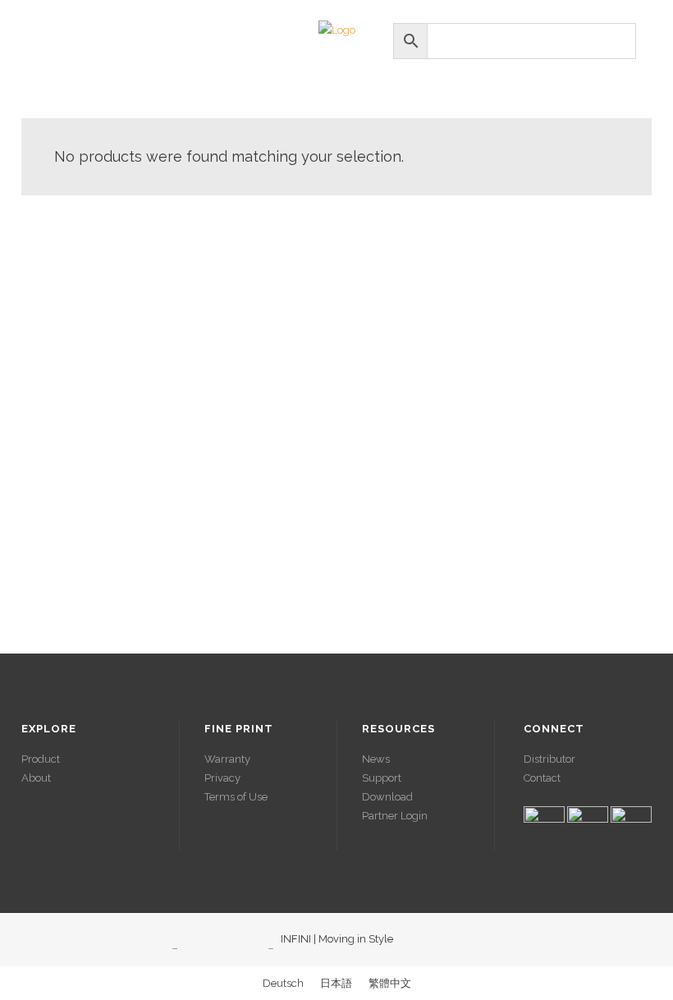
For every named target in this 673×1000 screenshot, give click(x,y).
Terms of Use (236, 797)
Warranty (227, 759)
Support (381, 778)
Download (387, 797)
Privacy (222, 778)
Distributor (549, 759)
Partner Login (395, 816)
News (376, 759)
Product (40, 759)
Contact (542, 778)
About (36, 778)
